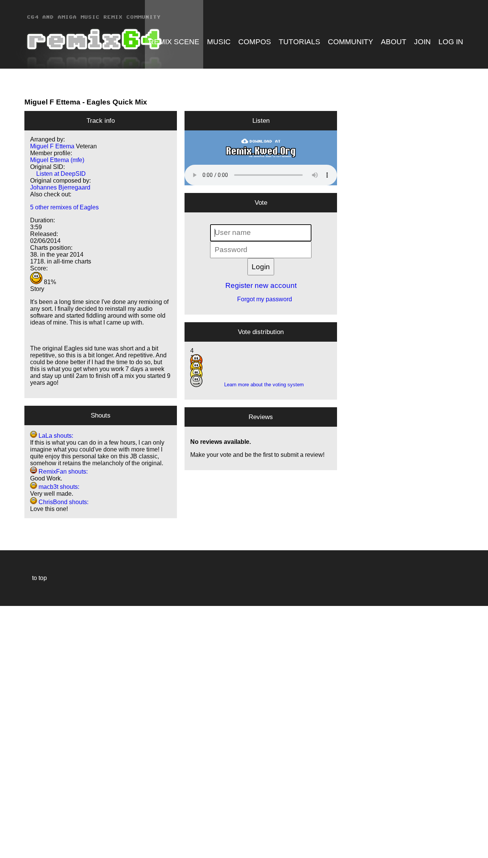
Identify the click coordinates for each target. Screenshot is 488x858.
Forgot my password (261, 299)
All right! (8, 829)
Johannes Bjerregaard (60, 187)
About (393, 42)
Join (422, 42)
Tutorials (299, 42)
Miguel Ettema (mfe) (57, 160)
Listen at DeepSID (58, 173)
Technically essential (15, 731)
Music (219, 42)
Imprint (9, 840)
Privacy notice (10, 851)
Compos (254, 42)
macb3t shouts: (58, 487)
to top (35, 578)
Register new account (261, 285)
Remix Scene (174, 42)
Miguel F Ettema (52, 102)
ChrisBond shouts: (62, 502)
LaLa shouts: (55, 435)
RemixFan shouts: (62, 471)
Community (350, 42)
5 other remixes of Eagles (64, 207)
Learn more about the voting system (261, 384)
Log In (450, 42)
